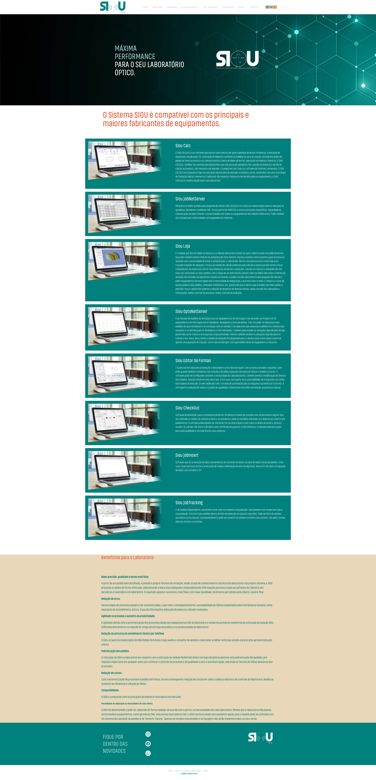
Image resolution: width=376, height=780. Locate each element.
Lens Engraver (210, 7)
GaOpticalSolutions (189, 773)
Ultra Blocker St (190, 7)
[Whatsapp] (148, 753)
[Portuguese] (271, 7)
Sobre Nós (157, 7)
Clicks (241, 7)
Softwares (172, 7)
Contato (254, 7)
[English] (267, 7)
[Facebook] (148, 743)
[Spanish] (275, 7)
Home (145, 7)
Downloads (228, 7)
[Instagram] (148, 734)
